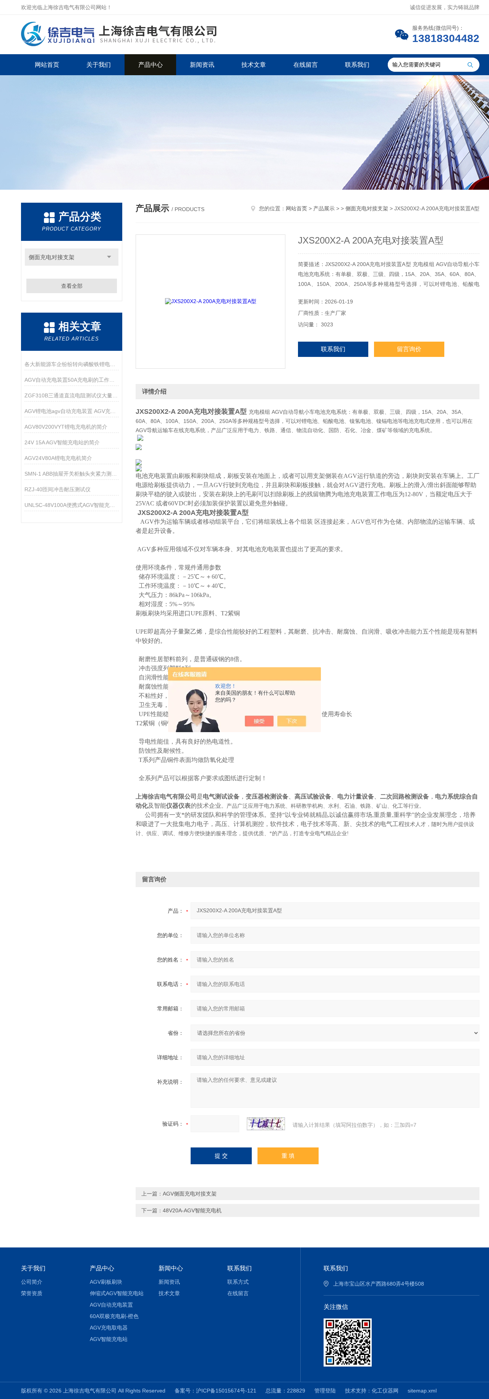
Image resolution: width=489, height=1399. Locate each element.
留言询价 (409, 349)
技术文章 (253, 64)
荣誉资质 (31, 1293)
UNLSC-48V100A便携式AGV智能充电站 (71, 505)
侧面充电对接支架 (51, 257)
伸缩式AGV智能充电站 (117, 1293)
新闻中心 (171, 1268)
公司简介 (31, 1282)
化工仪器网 (385, 1391)
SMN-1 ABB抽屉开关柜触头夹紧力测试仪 (71, 474)
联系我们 (357, 64)
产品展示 (324, 208)
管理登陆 (325, 1391)
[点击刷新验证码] (266, 1123)
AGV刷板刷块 (106, 1282)
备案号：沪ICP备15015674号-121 (215, 1391)
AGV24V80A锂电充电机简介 (58, 458)
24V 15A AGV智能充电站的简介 (62, 442)
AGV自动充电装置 (111, 1305)
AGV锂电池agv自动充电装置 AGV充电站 (71, 411)
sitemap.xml (422, 1391)
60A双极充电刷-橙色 (114, 1316)
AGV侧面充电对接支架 (190, 1194)
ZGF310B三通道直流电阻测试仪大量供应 (71, 395)
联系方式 (238, 1282)
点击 (109, 257)
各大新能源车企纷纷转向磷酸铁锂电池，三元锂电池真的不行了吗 (71, 364)
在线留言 (305, 64)
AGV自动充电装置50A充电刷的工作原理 (71, 380)
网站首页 (47, 64)
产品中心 (150, 64)
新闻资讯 (202, 64)
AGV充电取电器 (109, 1328)
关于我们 (98, 64)
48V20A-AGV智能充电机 (192, 1210)
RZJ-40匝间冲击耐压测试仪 (57, 489)
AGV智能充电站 (109, 1339)
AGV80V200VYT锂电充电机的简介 (65, 427)
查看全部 (72, 286)
